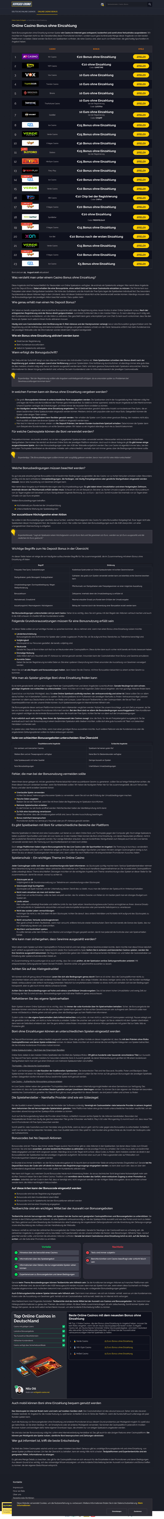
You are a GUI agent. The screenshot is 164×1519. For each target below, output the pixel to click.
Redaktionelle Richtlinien (23, 1498)
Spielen (141, 57)
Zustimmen (138, 1511)
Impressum (18, 1487)
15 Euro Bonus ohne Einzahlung (119, 1353)
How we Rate (19, 1491)
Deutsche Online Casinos (23, 12)
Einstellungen (116, 1511)
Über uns (17, 1494)
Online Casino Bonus (48, 12)
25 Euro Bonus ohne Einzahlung (119, 1341)
